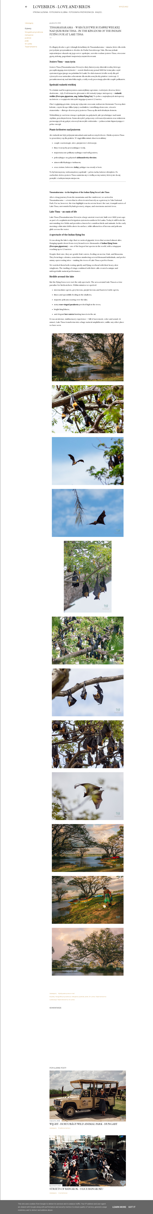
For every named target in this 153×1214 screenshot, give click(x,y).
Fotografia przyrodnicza (81, 12)
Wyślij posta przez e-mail (66, 993)
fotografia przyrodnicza (34, 32)
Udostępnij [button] (29, 23)
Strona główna (40, 12)
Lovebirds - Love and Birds (61, 6)
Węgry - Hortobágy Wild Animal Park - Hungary (83, 1124)
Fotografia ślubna (58, 12)
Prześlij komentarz (64, 1128)
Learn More (119, 1207)
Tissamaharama (31, 47)
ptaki (27, 41)
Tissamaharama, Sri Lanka (66, 999)
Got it (132, 1207)
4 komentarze (62, 1193)
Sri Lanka (28, 44)
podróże (28, 38)
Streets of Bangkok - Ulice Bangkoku (76, 1189)
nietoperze (29, 35)
